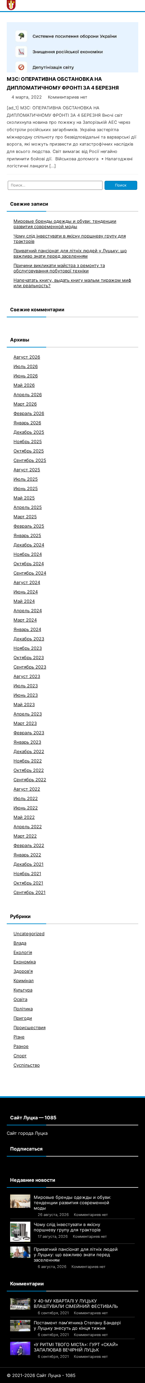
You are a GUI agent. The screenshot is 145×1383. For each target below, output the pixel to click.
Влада (19, 943)
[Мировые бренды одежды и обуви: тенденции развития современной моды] (20, 1201)
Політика (23, 1008)
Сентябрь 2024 (29, 573)
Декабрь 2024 (28, 544)
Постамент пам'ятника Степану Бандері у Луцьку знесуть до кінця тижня (77, 1325)
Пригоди (22, 1018)
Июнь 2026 (25, 375)
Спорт (20, 1055)
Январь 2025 (27, 535)
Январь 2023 (27, 742)
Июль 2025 (25, 479)
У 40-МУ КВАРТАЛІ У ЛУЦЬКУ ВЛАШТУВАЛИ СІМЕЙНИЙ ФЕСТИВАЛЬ (76, 1303)
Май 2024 (24, 601)
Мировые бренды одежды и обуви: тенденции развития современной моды (64, 223)
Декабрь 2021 (28, 864)
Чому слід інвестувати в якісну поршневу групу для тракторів (67, 1227)
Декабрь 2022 (28, 751)
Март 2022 (25, 836)
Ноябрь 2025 (27, 441)
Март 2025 (25, 516)
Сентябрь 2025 (29, 460)
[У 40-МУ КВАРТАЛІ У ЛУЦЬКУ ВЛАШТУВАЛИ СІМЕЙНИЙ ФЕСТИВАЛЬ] (20, 1304)
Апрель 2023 (27, 713)
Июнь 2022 (25, 807)
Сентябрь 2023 (29, 667)
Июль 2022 (25, 798)
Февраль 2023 (28, 732)
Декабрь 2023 (28, 638)
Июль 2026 (25, 366)
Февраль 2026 (28, 413)
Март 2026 (25, 404)
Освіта (20, 999)
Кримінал (23, 980)
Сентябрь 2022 (29, 779)
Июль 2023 (25, 685)
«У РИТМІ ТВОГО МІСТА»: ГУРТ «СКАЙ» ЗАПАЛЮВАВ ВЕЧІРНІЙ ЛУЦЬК (76, 1347)
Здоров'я (23, 971)
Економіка (24, 961)
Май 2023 (24, 704)
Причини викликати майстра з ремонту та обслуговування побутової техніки (59, 268)
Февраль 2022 (28, 845)
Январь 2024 (27, 629)
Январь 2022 (27, 854)
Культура (22, 990)
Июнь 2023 (25, 695)
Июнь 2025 (25, 488)
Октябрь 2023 (28, 657)
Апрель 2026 (27, 394)
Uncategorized (29, 933)
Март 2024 (25, 620)
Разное (21, 1046)
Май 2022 (24, 817)
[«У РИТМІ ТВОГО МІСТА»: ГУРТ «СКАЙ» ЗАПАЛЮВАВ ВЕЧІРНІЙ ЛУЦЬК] (20, 1348)
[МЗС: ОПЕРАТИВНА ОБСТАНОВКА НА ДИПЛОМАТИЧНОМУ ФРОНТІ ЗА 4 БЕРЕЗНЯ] (72, 70)
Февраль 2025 (28, 526)
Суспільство (26, 1065)
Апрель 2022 (27, 826)
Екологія (22, 952)
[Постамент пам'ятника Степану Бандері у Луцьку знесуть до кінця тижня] (20, 1325)
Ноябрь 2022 (27, 760)
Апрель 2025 (27, 507)
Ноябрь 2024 (27, 554)
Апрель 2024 (27, 610)
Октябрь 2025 (28, 451)
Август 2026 (26, 357)
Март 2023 (25, 723)
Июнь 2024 (25, 591)
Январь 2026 (27, 422)
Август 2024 (26, 582)
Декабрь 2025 (28, 432)
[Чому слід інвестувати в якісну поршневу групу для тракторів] (20, 1232)
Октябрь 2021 (28, 883)
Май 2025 (24, 497)
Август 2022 (26, 789)
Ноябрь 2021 (27, 873)
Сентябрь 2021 (29, 892)
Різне (19, 1037)
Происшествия (29, 1027)
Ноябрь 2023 (27, 648)
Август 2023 (26, 676)
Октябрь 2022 (28, 770)
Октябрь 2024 (28, 563)
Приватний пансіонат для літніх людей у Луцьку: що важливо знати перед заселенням (70, 253)
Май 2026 (24, 385)
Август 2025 (26, 469)
